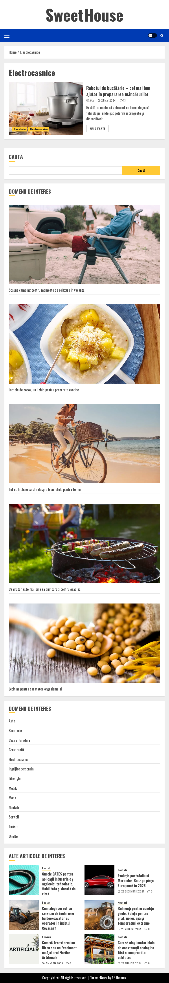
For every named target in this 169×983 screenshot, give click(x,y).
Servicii (14, 817)
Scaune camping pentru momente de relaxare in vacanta (46, 290)
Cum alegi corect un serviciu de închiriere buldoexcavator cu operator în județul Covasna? (58, 918)
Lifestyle (14, 778)
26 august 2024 (131, 963)
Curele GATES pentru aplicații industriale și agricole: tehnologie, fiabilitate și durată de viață (58, 883)
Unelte (13, 836)
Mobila (13, 788)
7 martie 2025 (54, 963)
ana (92, 100)
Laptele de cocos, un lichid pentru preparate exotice (44, 389)
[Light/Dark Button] (152, 35)
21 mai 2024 (108, 100)
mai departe (97, 128)
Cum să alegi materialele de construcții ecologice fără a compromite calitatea (136, 950)
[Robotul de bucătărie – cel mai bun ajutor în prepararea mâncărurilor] (46, 108)
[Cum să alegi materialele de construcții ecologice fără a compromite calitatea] (99, 949)
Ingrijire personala (21, 769)
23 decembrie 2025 (133, 891)
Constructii (16, 749)
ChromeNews (98, 977)
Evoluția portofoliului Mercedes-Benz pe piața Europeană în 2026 (136, 880)
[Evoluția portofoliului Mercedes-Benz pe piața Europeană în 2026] (99, 880)
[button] (6, 35)
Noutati (14, 807)
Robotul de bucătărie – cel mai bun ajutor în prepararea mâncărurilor (118, 91)
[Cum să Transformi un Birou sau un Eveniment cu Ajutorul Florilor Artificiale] (24, 949)
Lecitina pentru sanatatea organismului (35, 689)
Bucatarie (20, 129)
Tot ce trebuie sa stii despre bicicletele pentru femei (45, 489)
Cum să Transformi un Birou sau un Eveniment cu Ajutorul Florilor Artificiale (59, 950)
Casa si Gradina (19, 740)
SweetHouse (84, 14)
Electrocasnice (39, 129)
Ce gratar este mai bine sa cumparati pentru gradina (45, 589)
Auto (12, 721)
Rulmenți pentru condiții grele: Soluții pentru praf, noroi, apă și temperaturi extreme (136, 916)
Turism (13, 826)
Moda (12, 797)
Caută (16, 157)
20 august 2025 (131, 929)
